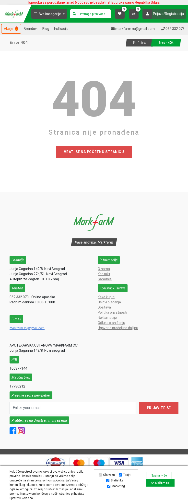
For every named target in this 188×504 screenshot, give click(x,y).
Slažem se (161, 483)
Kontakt (104, 274)
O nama (104, 269)
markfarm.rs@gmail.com (27, 328)
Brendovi (30, 29)
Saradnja (105, 279)
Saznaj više (159, 475)
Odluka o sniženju (111, 323)
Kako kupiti (106, 297)
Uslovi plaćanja (109, 302)
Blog (45, 29)
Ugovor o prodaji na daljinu (118, 328)
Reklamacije (107, 318)
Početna (139, 43)
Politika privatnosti (112, 312)
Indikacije (61, 29)
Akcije (9, 29)
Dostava (104, 307)
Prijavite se (159, 408)
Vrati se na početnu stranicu (94, 152)
